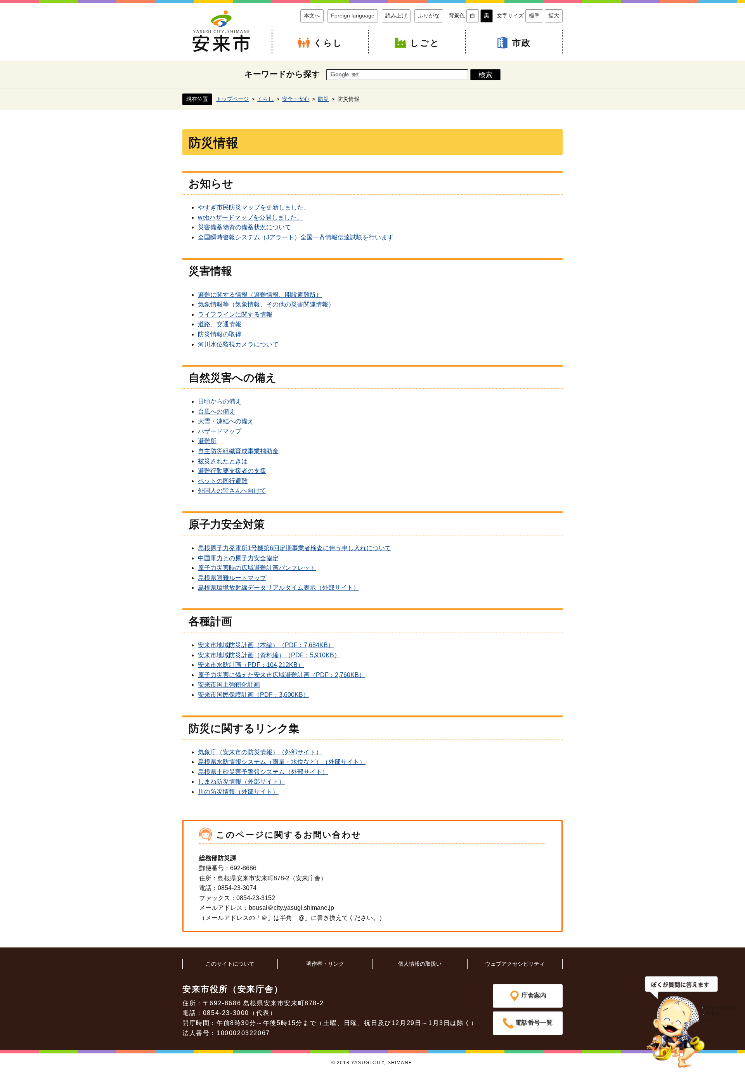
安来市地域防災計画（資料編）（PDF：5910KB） (269, 655)
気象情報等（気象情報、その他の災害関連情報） (266, 304)
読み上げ (396, 15)
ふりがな (429, 15)
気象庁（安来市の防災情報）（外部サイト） (260, 752)
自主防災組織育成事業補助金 (238, 451)
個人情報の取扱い (420, 964)
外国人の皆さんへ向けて (232, 490)
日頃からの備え (219, 401)
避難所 (207, 441)
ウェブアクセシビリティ (515, 964)
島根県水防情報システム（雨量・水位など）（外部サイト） (282, 762)
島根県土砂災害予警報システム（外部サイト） (263, 772)
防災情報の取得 (219, 334)
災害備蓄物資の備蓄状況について (244, 227)
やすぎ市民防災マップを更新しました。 (254, 207)
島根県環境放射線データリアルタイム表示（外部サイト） (278, 587)
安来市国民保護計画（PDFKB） (253, 694)
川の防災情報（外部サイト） (238, 791)
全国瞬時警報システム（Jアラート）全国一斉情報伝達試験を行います (295, 237)
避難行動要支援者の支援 (232, 471)
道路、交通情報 (219, 324)
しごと (425, 43)
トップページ (232, 99)
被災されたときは (223, 461)
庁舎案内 (534, 995)
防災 (323, 99)
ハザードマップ (219, 431)
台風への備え (216, 411)
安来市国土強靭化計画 (229, 684)
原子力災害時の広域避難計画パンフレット (257, 568)
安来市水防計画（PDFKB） (251, 665)
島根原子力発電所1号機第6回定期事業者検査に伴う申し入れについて (294, 548)
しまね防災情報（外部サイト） (241, 781)
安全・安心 (295, 99)
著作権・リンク (325, 964)
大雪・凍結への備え (226, 421)
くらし (328, 43)
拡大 (553, 15)
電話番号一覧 (534, 1022)
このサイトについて (230, 964)
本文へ (312, 15)
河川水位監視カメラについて (238, 344)
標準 (534, 15)
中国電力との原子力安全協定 (238, 558)
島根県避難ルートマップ (232, 578)
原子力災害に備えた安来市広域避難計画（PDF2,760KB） (281, 675)
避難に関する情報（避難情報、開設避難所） (260, 294)
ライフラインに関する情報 (235, 314)
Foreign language (352, 15)
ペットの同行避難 (223, 481)
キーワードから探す (282, 73)
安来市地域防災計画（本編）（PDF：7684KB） (266, 645)
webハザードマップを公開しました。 (250, 217)
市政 (521, 43)
